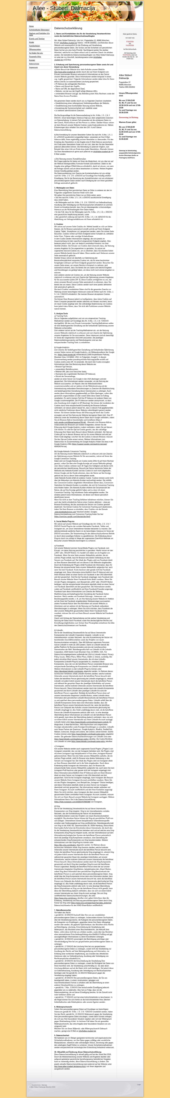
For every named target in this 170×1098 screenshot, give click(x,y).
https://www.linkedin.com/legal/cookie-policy (88, 734)
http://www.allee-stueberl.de (64, 72)
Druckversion (36, 1085)
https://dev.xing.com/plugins (65, 845)
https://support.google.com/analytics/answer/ (89, 444)
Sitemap (44, 1085)
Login (139, 1084)
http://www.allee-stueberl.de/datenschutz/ (70, 1066)
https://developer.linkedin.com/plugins (68, 671)
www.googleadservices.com (65, 512)
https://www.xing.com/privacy (65, 898)
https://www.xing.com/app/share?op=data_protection (91, 903)
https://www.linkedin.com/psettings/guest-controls (90, 722)
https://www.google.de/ (67, 355)
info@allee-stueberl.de (68, 43)
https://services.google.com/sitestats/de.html (72, 517)
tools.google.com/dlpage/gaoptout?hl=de (69, 422)
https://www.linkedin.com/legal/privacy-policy (71, 739)
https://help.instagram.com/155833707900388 (72, 802)
